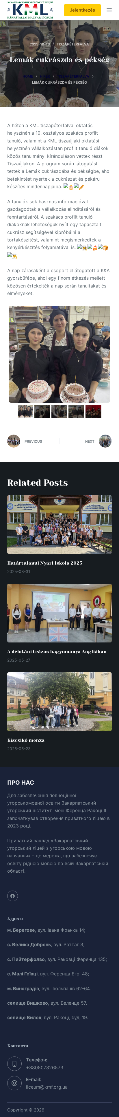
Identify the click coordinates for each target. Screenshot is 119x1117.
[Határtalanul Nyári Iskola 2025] (59, 524)
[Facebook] (12, 896)
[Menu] (109, 10)
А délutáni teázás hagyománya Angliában (57, 651)
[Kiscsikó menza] (59, 701)
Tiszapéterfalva (73, 44)
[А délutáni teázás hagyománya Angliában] (59, 613)
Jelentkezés (82, 10)
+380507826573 (44, 1067)
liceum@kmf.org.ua (47, 1087)
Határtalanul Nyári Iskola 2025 (44, 563)
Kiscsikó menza (25, 740)
